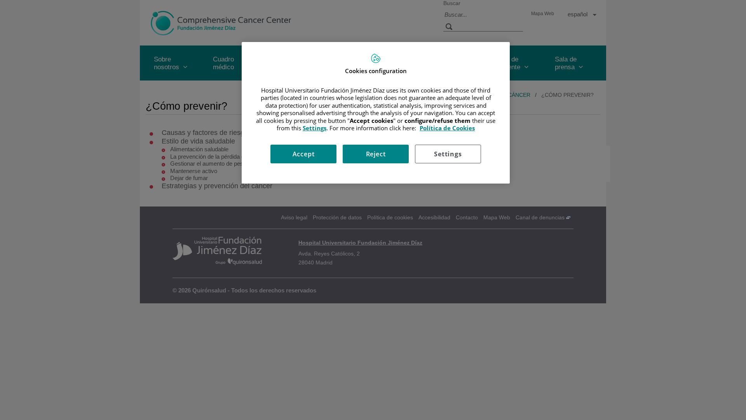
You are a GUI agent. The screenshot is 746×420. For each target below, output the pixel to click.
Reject (376, 154)
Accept (304, 154)
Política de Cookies (447, 128)
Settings (448, 154)
